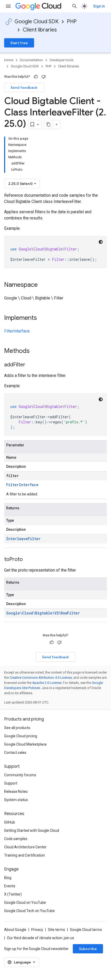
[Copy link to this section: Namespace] (43, 285)
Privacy (37, 930)
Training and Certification (24, 855)
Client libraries (40, 30)
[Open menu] (8, 6)
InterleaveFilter (23, 538)
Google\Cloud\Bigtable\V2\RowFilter (43, 613)
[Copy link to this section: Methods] (36, 351)
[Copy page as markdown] (48, 124)
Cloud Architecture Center (25, 847)
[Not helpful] (43, 77)
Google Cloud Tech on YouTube (29, 911)
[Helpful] (36, 77)
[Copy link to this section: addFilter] (30, 365)
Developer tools (61, 60)
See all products (17, 728)
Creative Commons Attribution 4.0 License (41, 677)
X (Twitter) (13, 894)
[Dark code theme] (101, 242)
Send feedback (24, 87)
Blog (7, 878)
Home (8, 60)
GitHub (9, 822)
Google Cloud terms (86, 930)
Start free (19, 43)
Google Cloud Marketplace (25, 744)
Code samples (15, 839)
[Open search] (75, 6)
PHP (72, 21)
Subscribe (88, 948)
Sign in (99, 6)
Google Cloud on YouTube (25, 902)
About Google (15, 930)
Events (9, 886)
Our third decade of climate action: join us (40, 938)
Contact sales (15, 752)
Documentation (31, 60)
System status (16, 800)
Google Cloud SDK (36, 21)
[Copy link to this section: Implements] (42, 318)
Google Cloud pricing (20, 736)
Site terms (56, 930)
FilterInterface (17, 331)
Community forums (20, 775)
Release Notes (16, 791)
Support (10, 783)
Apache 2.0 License (46, 683)
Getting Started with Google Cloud (31, 830)
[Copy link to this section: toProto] (28, 560)
